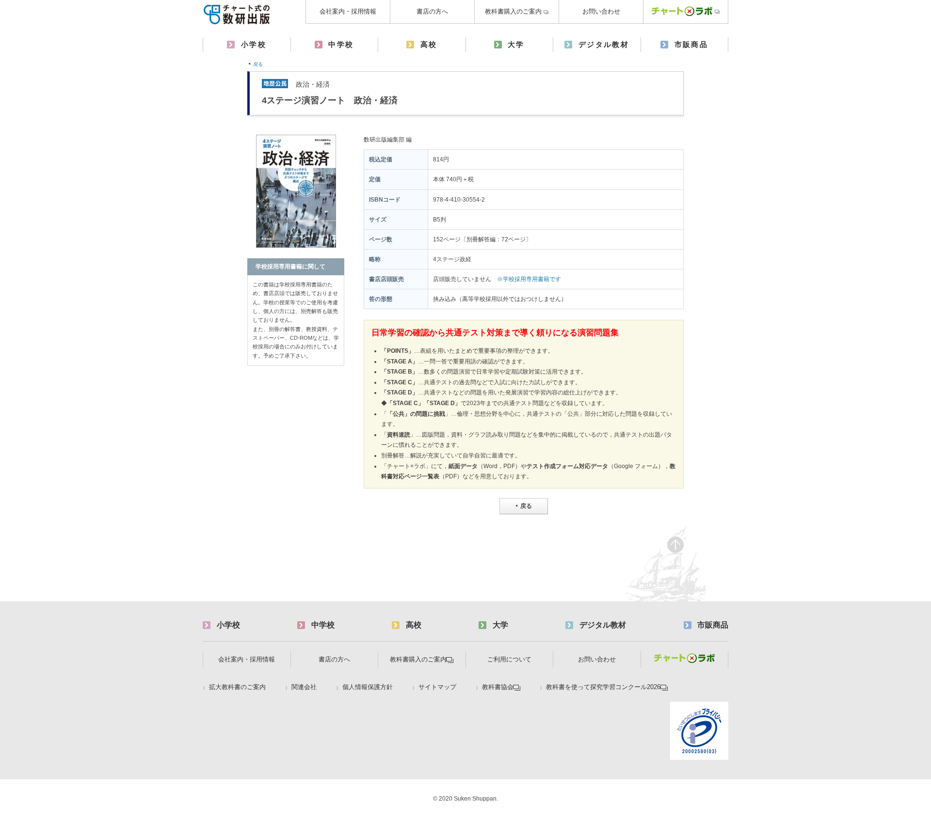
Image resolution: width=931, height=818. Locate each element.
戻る (258, 64)
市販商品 (691, 44)
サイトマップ (437, 687)
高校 (428, 44)
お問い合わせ (601, 11)
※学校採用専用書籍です (529, 279)
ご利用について (509, 659)
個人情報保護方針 (367, 687)
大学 (516, 44)
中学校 (340, 44)
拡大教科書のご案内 (237, 687)
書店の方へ (432, 11)
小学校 (253, 44)
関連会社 (304, 687)
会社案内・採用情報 (348, 11)
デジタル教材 (603, 44)
